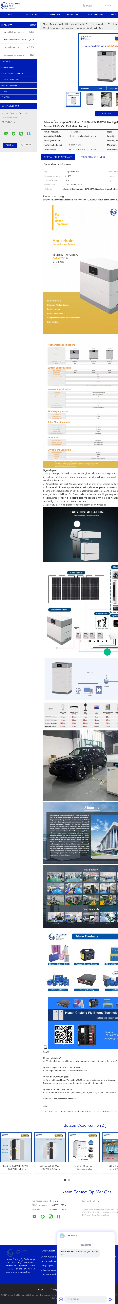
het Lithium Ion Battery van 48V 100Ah (61, 1112)
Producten (31, 15)
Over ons (6, 62)
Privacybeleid (57, 1289)
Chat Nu (5, 97)
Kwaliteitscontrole (12, 74)
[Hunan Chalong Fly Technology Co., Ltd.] (6, 133)
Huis (10, 15)
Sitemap (39, 1289)
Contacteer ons (94, 15)
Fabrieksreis (73, 15)
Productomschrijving (93, 157)
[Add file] (61, 1299)
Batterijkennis (9, 86)
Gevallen (6, 91)
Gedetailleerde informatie (58, 157)
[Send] (111, 1299)
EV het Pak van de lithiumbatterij (19, 32)
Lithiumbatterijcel (19, 47)
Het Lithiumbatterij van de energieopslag (19, 40)
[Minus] (111, 1236)
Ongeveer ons (52, 15)
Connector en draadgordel (19, 55)
